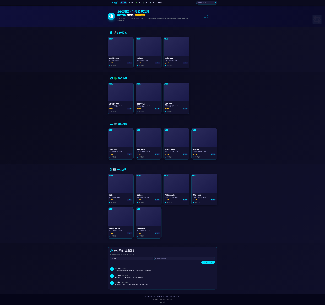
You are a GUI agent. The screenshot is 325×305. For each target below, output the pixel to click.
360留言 (159, 2)
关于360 (155, 299)
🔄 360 (152, 2)
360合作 (169, 299)
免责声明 (162, 299)
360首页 (123, 2)
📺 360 (145, 2)
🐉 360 (138, 2)
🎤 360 (131, 2)
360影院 (114, 2)
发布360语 (208, 262)
